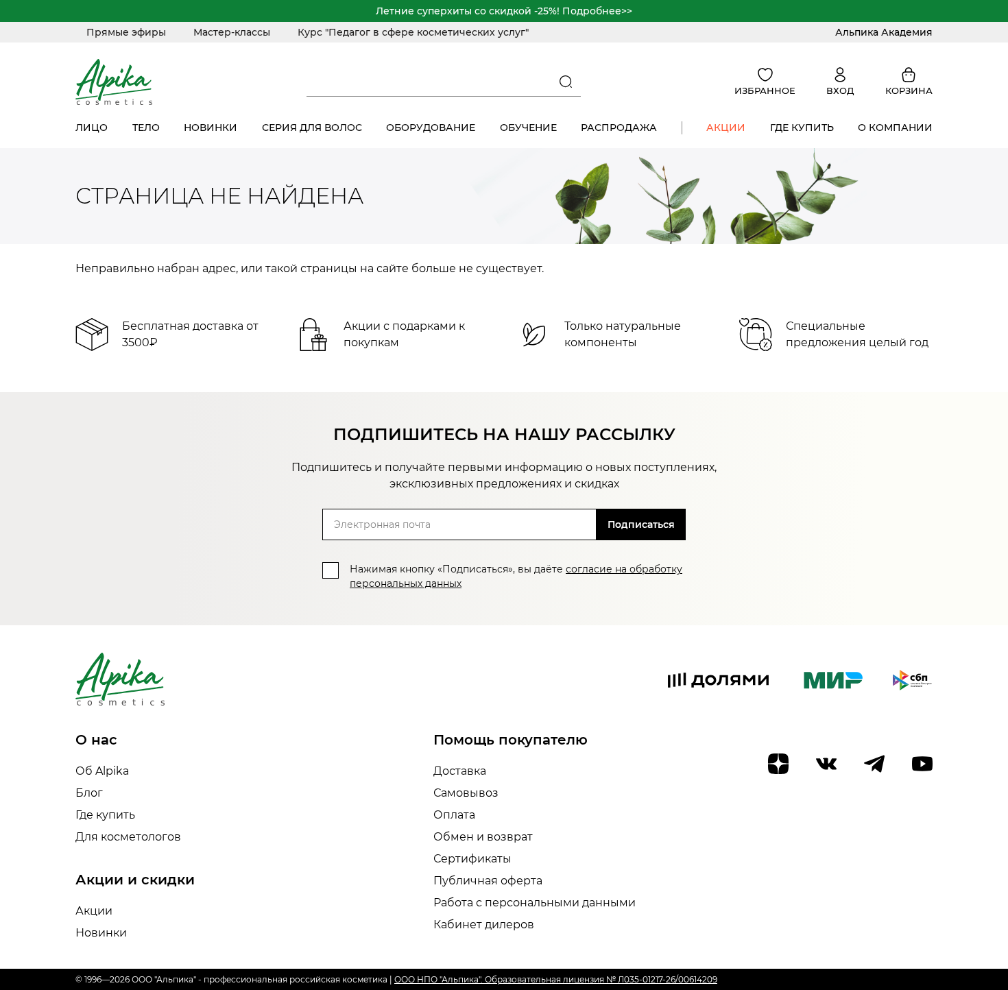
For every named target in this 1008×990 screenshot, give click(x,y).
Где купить (802, 127)
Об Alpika (102, 770)
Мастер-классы (231, 32)
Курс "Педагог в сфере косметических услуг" (413, 32)
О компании (895, 127)
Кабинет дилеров (483, 924)
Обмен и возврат (483, 836)
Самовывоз (466, 792)
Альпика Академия (884, 32)
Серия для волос (312, 127)
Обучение (528, 127)
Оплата (454, 814)
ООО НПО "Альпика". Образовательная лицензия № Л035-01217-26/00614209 (555, 979)
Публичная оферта (487, 880)
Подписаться (641, 524)
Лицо (91, 127)
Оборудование (430, 127)
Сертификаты (472, 858)
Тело (146, 127)
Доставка (459, 770)
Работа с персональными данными (534, 902)
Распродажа (619, 127)
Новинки (210, 127)
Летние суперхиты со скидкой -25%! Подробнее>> (504, 11)
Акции (725, 127)
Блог (89, 792)
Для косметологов (128, 836)
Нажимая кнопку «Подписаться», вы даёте (516, 576)
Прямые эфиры (126, 32)
